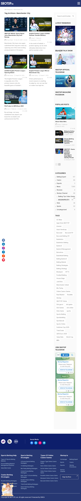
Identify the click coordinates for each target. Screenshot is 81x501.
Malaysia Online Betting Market (69, 131)
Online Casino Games (63, 291)
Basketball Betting (62, 255)
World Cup (69, 337)
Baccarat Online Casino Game (49, 481)
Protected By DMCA (38, 497)
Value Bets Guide (6, 468)
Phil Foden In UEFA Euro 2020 (14, 106)
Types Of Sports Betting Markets (8, 460)
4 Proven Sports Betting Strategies (28, 462)
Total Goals (60, 330)
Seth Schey (10, 75)
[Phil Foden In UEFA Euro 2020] (15, 97)
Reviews (66, 190)
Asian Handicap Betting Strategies (27, 487)
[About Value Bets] (65, 113)
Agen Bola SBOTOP (63, 223)
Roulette (70, 294)
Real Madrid (60, 294)
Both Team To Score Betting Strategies (29, 476)
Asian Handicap (62, 229)
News (7, 29)
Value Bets (60, 337)
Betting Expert (61, 115)
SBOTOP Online (62, 301)
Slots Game (60, 311)
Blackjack (60, 272)
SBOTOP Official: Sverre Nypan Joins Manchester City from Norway (14, 35)
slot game (69, 304)
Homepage (63, 459)
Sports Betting (61, 314)
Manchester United (63, 285)
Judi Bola (60, 281)
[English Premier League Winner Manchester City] (40, 62)
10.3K (73, 128)
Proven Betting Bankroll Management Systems (69, 141)
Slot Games (60, 307)
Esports (66, 183)
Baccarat (59, 233)
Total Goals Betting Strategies (29, 484)
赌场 (58, 340)
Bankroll (59, 246)
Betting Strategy (62, 268)
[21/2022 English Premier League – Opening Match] (15, 62)
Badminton (60, 239)
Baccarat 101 (69, 233)
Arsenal (59, 226)
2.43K (25, 111)
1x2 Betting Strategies (27, 466)
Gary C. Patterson (36, 38)
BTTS (67, 272)
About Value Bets (60, 121)
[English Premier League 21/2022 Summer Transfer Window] (40, 24)
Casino (70, 115)
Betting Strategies (62, 265)
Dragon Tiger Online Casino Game (48, 462)
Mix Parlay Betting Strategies (29, 468)
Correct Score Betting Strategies (27, 472)
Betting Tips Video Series (66, 197)
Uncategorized (66, 209)
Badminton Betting (62, 242)
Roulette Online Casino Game (49, 475)
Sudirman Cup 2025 (63, 327)
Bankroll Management (64, 249)
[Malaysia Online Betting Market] (59, 133)
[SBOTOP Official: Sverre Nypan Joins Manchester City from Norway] (15, 24)
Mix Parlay (60, 288)
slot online (70, 307)
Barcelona (60, 252)
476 (26, 40)
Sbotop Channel (66, 193)
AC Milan (59, 220)
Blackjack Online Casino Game (49, 478)
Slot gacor (60, 304)
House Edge (61, 278)
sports (69, 311)
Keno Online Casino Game (48, 466)
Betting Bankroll (62, 259)
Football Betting (62, 275)
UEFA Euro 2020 (62, 334)
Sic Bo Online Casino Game (48, 468)
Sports (33, 29)
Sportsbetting (61, 317)
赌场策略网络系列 (65, 199)
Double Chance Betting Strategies (27, 480)
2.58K (50, 42)
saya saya (10, 40)
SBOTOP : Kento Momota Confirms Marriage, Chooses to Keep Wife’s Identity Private (69, 153)
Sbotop (59, 298)
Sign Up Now (66, 477)
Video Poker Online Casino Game (48, 472)
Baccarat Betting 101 (63, 236)
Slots (66, 203)
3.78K (25, 77)
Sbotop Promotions (73, 466)
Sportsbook (60, 321)
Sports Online (61, 324)
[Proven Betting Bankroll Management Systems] (59, 140)
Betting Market (61, 262)
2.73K (50, 77)
